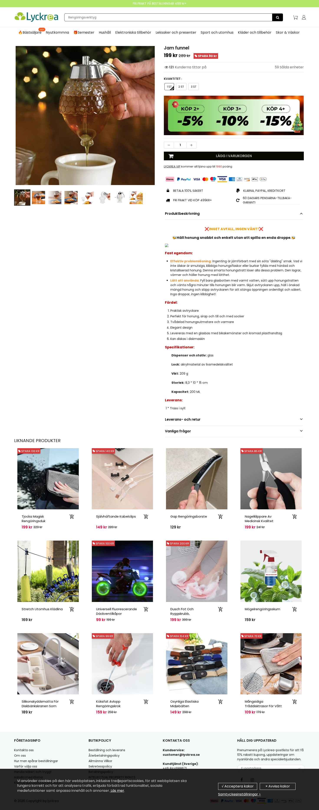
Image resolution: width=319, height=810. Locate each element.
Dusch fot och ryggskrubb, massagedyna (182, 613)
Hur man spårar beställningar (36, 761)
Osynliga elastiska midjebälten (184, 703)
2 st (181, 87)
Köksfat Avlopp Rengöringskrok (108, 703)
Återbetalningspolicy (104, 755)
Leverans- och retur (183, 419)
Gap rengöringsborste (188, 516)
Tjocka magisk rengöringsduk (33, 518)
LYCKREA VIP (172, 166)
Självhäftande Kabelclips (116, 516)
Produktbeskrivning (182, 213)
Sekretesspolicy (100, 766)
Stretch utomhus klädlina (42, 609)
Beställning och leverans (107, 750)
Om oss (20, 755)
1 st (169, 87)
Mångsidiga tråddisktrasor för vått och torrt (263, 706)
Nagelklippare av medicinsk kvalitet (259, 518)
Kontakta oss (24, 750)
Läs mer (117, 790)
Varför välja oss (25, 766)
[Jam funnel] (85, 115)
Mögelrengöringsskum (262, 609)
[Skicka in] (299, 768)
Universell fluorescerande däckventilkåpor (116, 611)
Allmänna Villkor (100, 761)
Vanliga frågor (178, 431)
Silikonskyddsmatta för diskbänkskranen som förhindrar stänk (40, 706)
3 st (193, 87)
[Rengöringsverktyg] (277, 17)
